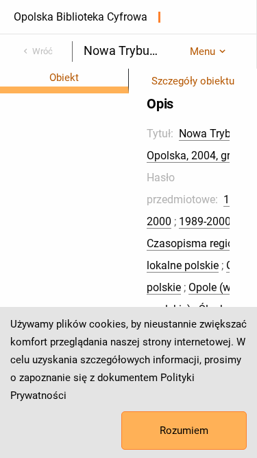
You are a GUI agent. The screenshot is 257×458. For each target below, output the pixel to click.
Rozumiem (184, 430)
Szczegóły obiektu (192, 81)
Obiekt (64, 77)
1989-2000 (205, 221)
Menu (202, 51)
